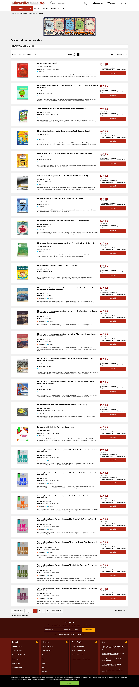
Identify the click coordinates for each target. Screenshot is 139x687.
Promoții (44, 659)
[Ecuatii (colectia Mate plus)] (23, 77)
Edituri (43, 663)
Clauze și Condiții (27, 679)
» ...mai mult (92, 76)
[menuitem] (22, 8)
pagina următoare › (57, 610)
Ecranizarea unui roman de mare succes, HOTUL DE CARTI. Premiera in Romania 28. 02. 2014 (114, 648)
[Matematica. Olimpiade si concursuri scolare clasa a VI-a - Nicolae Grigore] (23, 234)
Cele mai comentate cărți (78, 650)
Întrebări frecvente (17, 667)
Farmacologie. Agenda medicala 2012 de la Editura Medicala (113, 659)
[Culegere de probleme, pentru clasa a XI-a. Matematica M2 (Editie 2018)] (23, 189)
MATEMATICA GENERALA (23, 46)
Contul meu (99, 3)
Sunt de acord (69, 683)
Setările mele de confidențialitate (81, 659)
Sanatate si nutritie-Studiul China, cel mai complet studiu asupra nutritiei (113, 654)
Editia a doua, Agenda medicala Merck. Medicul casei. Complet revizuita (112, 665)
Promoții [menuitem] (45, 8)
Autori (43, 667)
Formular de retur (46, 650)
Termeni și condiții (17, 646)
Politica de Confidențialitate (19, 655)
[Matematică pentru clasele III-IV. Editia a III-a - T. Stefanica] (23, 279)
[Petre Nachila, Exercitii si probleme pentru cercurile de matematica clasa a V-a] (23, 167)
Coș (124, 3)
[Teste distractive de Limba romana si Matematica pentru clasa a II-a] (23, 122)
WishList (112, 3)
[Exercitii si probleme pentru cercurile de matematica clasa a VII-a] (23, 212)
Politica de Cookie (118, 677)
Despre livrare (16, 663)
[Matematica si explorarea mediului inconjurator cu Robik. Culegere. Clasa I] (23, 145)
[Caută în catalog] (85, 3)
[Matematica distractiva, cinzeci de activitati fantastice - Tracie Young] (23, 418)
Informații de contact (47, 646)
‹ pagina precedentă (17, 610)
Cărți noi (44, 655)
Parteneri (44, 671)
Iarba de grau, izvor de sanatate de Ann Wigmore (112, 670)
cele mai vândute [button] (27, 54)
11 (47, 610)
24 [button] (124, 54)
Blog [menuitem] (63, 8)
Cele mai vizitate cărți (77, 655)
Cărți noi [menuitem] (37, 8)
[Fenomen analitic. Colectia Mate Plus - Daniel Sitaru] (23, 441)
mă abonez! (88, 630)
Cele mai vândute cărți (78, 646)
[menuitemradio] (74, 54)
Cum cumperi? (16, 659)
